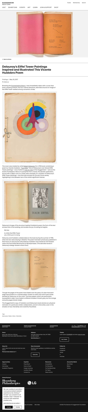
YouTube (62, 356)
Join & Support (46, 7)
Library (14, 316)
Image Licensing (28, 368)
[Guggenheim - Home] (8, 3)
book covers (5, 316)
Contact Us (27, 372)
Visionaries (18, 316)
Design (10, 316)
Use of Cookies (28, 404)
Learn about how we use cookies (11, 403)
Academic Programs (7, 368)
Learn (35, 7)
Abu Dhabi (70, 364)
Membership (76, 2)
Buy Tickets (64, 339)
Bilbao (68, 366)
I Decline (18, 407)
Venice (69, 368)
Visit (4, 7)
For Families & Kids (50, 368)
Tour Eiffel (24, 168)
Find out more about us (8, 351)
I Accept (9, 407)
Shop (56, 7)
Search (84, 2)
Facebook (62, 348)
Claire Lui (6, 82)
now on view (29, 170)
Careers (4, 364)
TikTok (61, 352)
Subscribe (35, 354)
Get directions (35, 338)
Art (29, 7)
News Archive (49, 372)
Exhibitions (12, 7)
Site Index (37, 404)
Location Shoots (28, 370)
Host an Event (27, 366)
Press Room (27, 364)
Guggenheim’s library (18, 85)
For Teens (48, 370)
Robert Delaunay (29, 166)
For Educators (49, 366)
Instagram (62, 350)
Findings (5, 79)
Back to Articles (7, 59)
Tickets (69, 2)
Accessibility (48, 364)
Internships (5, 366)
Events (22, 7)
